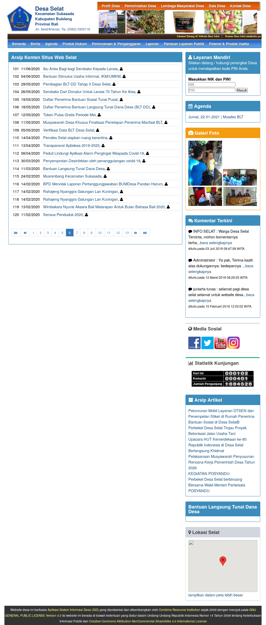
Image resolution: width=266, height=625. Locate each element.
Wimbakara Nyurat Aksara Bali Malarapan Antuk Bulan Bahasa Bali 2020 (104, 206)
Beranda (19, 43)
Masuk (242, 90)
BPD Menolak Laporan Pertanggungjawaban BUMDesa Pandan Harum (103, 183)
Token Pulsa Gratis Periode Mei (69, 114)
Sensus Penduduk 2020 (63, 214)
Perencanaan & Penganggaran (116, 43)
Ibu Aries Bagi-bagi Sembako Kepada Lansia (80, 68)
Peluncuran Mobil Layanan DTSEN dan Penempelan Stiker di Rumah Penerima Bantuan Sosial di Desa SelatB (221, 416)
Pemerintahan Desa (140, 5)
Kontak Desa (240, 5)
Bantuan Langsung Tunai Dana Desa (74, 168)
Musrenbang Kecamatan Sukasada (72, 176)
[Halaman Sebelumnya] (25, 232)
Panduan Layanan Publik (184, 43)
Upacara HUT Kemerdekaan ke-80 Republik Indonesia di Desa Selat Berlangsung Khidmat (217, 444)
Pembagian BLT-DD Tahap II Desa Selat (76, 84)
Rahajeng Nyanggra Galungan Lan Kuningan (80, 191)
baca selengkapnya (216, 242)
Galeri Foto (206, 132)
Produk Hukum (75, 43)
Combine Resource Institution (179, 610)
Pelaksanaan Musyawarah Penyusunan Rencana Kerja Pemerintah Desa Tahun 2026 (221, 461)
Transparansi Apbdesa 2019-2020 (71, 145)
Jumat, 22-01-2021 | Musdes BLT (215, 116)
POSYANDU (199, 490)
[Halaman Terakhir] (145, 232)
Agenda (51, 43)
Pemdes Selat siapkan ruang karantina (75, 137)
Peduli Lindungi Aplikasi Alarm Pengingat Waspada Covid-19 (93, 153)
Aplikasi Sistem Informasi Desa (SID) (73, 610)
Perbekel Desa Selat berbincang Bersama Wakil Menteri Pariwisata (216, 481)
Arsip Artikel (207, 399)
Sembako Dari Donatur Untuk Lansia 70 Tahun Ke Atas (89, 91)
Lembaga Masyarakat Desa (182, 5)
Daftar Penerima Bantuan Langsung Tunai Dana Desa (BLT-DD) (96, 106)
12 (118, 232)
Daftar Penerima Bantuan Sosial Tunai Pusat (80, 99)
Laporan (152, 43)
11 (109, 232)
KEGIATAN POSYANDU (209, 473)
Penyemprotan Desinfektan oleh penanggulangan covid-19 (91, 160)
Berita (35, 43)
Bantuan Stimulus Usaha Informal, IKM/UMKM (82, 76)
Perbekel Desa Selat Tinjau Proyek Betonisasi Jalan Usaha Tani (217, 430)
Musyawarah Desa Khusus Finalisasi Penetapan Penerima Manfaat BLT (102, 122)
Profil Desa (111, 5)
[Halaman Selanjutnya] (136, 232)
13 (127, 232)
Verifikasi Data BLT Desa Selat (68, 130)
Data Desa (217, 5)
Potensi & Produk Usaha (229, 43)
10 (100, 232)
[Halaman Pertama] (16, 232)
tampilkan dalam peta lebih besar (215, 594)
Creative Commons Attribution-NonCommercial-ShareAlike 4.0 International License (148, 621)
